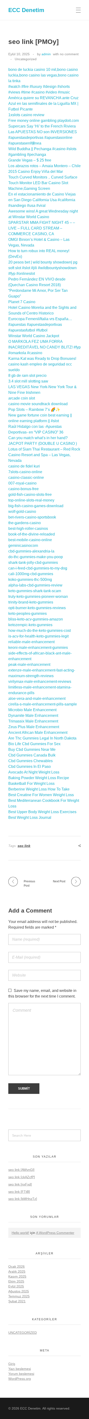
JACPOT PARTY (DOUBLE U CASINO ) (42, 444)
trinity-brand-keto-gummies (30, 602)
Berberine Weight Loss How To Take (39, 789)
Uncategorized (26, 59)
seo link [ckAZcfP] (21, 1177)
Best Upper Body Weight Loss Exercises (42, 812)
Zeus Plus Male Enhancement (33, 727)
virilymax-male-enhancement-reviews (39, 682)
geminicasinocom (23, 546)
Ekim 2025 (16, 1281)
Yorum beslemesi (21, 1374)
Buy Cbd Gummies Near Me (32, 750)
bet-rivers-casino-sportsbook (32, 517)
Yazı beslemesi (19, 1369)
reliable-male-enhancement (31, 642)
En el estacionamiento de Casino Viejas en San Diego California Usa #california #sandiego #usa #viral (42, 200)
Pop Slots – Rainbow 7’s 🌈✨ (34, 410)
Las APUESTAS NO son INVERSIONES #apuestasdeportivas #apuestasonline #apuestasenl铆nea (42, 137)
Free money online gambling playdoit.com (43, 121)
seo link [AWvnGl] (21, 1170)
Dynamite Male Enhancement (33, 716)
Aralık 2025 (16, 1271)
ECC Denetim (26, 10)
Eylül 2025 (16, 1286)
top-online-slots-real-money (31, 500)
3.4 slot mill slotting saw (28, 381)
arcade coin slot (21, 398)
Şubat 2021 (17, 1301)
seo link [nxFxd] (20, 1184)
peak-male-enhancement (29, 665)
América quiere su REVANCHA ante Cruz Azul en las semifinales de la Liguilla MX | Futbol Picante (43, 103)
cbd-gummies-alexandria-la (31, 551)
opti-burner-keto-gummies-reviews (37, 608)
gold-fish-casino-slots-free (30, 495)
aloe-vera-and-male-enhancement (37, 699)
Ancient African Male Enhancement (37, 733)
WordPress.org (19, 1379)
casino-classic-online (26, 478)
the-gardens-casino (24, 523)
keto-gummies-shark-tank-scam (34, 591)
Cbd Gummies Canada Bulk (32, 755)
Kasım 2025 (17, 1276)
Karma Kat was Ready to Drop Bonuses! (42, 359)
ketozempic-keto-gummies (30, 625)
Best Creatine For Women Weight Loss (41, 795)
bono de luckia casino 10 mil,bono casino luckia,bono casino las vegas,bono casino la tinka (43, 75)
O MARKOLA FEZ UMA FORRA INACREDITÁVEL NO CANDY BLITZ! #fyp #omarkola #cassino (44, 347)
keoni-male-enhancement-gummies (38, 648)
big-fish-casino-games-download (35, 506)
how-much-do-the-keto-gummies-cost (39, 631)
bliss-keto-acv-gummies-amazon (35, 619)
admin (46, 54)
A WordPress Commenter (55, 1233)
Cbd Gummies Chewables (30, 761)
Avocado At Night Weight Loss (33, 772)
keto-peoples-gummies (27, 614)
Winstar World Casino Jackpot (33, 336)
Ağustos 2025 (18, 1291)
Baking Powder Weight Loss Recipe (38, 778)
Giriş (11, 1364)
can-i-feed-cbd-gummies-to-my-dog (37, 568)
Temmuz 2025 (19, 1296)
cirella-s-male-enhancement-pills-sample (42, 704)
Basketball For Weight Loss (31, 784)
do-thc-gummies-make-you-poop (35, 557)
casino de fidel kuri (24, 466)
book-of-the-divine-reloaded (31, 534)
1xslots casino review (26, 115)
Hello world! (20, 1233)
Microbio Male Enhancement (32, 710)
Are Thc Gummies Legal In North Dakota (42, 738)
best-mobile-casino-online (30, 540)
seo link (24, 846)
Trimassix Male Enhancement (33, 721)
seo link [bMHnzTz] (22, 1199)
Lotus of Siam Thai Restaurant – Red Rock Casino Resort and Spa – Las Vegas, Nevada (44, 455)
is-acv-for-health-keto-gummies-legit (38, 636)
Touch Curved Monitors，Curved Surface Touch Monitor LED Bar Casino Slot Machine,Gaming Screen (42, 183)
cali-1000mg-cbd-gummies (30, 574)
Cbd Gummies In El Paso (29, 767)
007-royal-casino (22, 483)
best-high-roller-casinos (28, 529)
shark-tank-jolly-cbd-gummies (33, 563)
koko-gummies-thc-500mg (30, 580)
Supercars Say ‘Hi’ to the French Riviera (42, 126)
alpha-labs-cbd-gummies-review (35, 585)
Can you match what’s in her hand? (38, 438)
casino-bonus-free (23, 489)
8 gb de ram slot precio (27, 376)
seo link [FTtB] (19, 1192)
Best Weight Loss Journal (29, 818)
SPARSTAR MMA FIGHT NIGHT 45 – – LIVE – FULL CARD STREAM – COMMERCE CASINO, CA (41, 228)
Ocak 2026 (16, 1266)
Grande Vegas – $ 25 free (29, 160)
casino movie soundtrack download (38, 404)
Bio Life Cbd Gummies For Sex (34, 744)
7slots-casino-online (25, 472)
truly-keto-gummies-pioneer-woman (38, 597)
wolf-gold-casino (22, 512)
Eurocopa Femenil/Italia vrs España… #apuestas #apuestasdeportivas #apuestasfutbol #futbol (40, 324)
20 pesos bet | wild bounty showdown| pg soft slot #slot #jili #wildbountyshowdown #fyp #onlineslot (42, 268)
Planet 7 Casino (21, 302)
